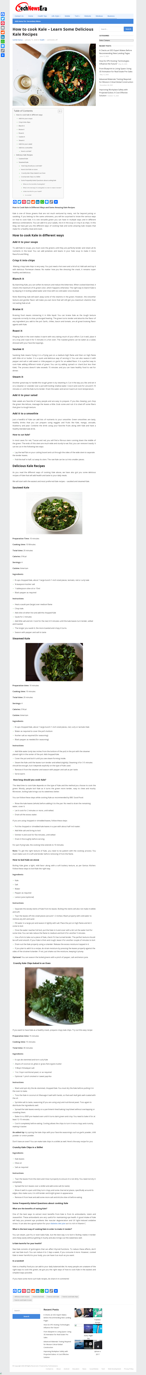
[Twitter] (2, 18)
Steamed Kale (23, 162)
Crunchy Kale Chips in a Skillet (30, 177)
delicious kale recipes (22, 1297)
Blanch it (22, 126)
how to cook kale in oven (23, 1300)
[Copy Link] (2, 50)
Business (111, 16)
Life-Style (55, 16)
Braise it (21, 129)
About (58, 1369)
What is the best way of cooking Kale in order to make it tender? (42, 188)
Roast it (21, 133)
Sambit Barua (18, 40)
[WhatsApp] (2, 41)
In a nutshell (28, 195)
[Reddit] (2, 32)
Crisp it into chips (24, 122)
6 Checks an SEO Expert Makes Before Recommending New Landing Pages (57, 1318)
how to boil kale (38, 1297)
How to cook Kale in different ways (29, 115)
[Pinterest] (2, 23)
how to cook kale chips (70, 1297)
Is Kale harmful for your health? (32, 191)
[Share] (2, 55)
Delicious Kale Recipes (24, 155)
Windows (99, 16)
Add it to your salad (25, 144)
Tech (77, 16)
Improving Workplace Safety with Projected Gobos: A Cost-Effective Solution (113, 92)
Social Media (94, 1369)
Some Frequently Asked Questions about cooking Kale (38, 180)
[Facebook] (2, 14)
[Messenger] (2, 46)
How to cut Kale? (26, 151)
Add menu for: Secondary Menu (28, 21)
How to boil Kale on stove (29, 169)
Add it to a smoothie (25, 148)
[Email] (2, 28)
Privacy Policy (128, 1369)
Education (75, 1369)
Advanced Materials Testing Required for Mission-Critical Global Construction (57, 1344)
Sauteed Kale (23, 159)
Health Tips (42, 16)
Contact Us (19, 16)
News (84, 1369)
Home (30, 16)
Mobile (67, 16)
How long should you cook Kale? (31, 166)
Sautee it (22, 137)
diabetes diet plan (58, 1223)
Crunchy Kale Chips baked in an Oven (33, 173)
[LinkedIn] (2, 37)
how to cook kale (53, 1297)
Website (87, 16)
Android (66, 1369)
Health (42, 40)
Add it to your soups (26, 118)
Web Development (114, 1369)
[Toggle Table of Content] (58, 111)
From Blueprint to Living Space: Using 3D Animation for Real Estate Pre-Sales (57, 1335)
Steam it (21, 140)
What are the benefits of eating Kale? (34, 184)
